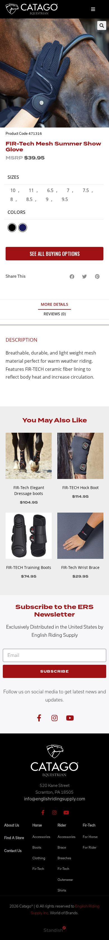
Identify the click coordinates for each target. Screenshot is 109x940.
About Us (11, 825)
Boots (36, 847)
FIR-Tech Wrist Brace (80, 567)
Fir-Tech (38, 868)
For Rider (89, 847)
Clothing (38, 858)
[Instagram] (54, 718)
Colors (16, 212)
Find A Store (14, 838)
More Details (54, 304)
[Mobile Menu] (93, 9)
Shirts (62, 890)
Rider (62, 825)
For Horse (90, 837)
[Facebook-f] (39, 718)
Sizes (13, 177)
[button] (72, 276)
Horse (37, 825)
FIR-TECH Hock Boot (80, 487)
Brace (62, 847)
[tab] (54, 304)
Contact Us (13, 851)
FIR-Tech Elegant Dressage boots (28, 490)
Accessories (41, 837)
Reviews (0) (55, 313)
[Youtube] (70, 718)
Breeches (64, 858)
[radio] (13, 190)
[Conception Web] (55, 930)
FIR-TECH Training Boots (28, 567)
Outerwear (65, 879)
